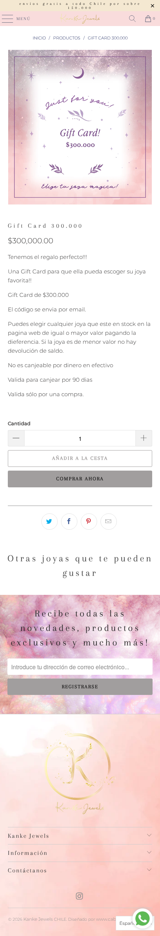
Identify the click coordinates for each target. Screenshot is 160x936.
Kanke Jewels (38, 919)
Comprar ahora (80, 478)
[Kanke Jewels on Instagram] (79, 897)
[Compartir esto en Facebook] (69, 521)
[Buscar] (132, 18)
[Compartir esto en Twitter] (49, 521)
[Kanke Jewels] (80, 18)
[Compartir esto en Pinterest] (89, 521)
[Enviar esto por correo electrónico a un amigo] (108, 521)
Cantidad (19, 423)
